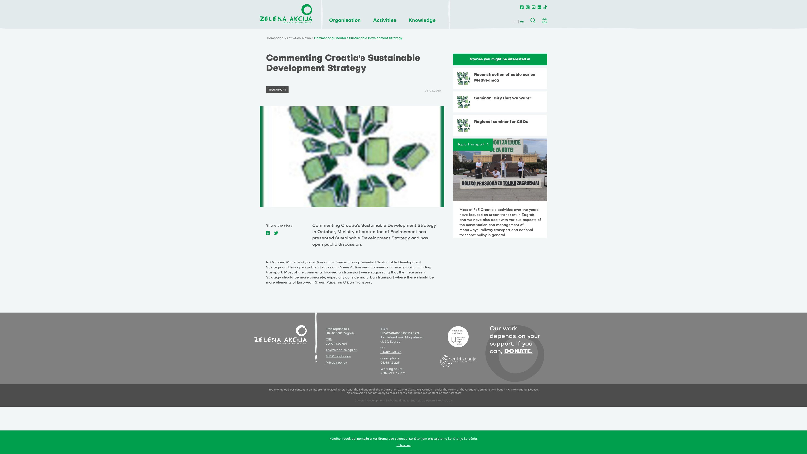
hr (515, 21)
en (522, 21)
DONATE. (518, 351)
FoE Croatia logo (338, 356)
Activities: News (298, 38)
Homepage (275, 38)
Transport (277, 90)
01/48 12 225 (390, 363)
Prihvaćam (404, 445)
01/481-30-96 (390, 352)
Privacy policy (336, 363)
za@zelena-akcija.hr (341, 350)
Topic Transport (470, 144)
